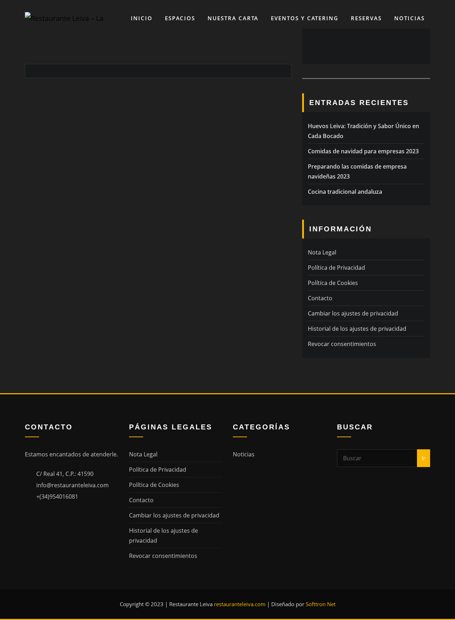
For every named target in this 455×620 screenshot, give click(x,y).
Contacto (320, 298)
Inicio (141, 18)
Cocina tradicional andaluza (345, 192)
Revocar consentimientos (342, 344)
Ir (423, 458)
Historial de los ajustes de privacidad (357, 329)
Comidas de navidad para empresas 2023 (363, 151)
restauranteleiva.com (240, 604)
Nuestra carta (233, 18)
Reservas (366, 18)
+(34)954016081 (57, 496)
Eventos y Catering (304, 18)
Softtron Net (321, 604)
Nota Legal (322, 252)
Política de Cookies (333, 283)
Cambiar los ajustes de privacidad (353, 313)
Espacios (180, 18)
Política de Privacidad (336, 267)
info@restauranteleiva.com (72, 485)
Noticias (409, 18)
